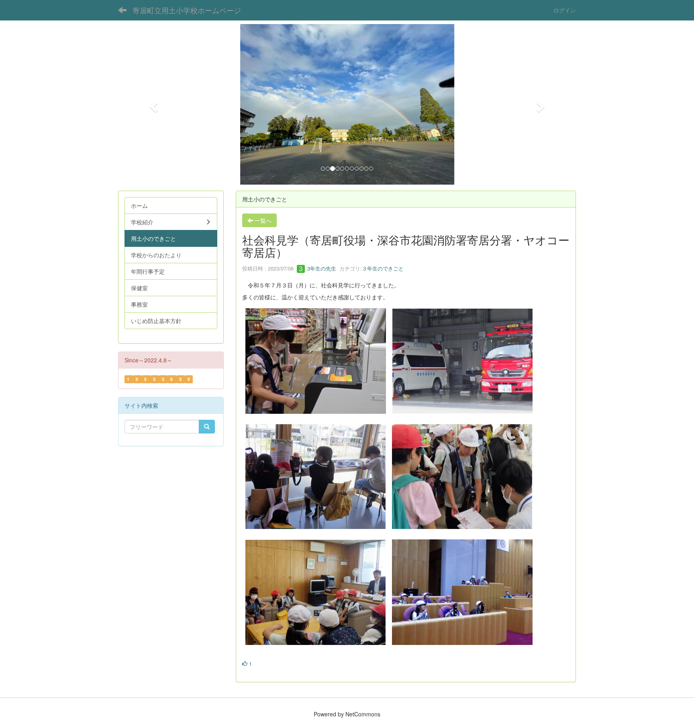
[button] (152, 104)
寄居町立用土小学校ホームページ (187, 10)
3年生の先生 (321, 268)
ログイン (564, 10)
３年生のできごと (383, 268)
